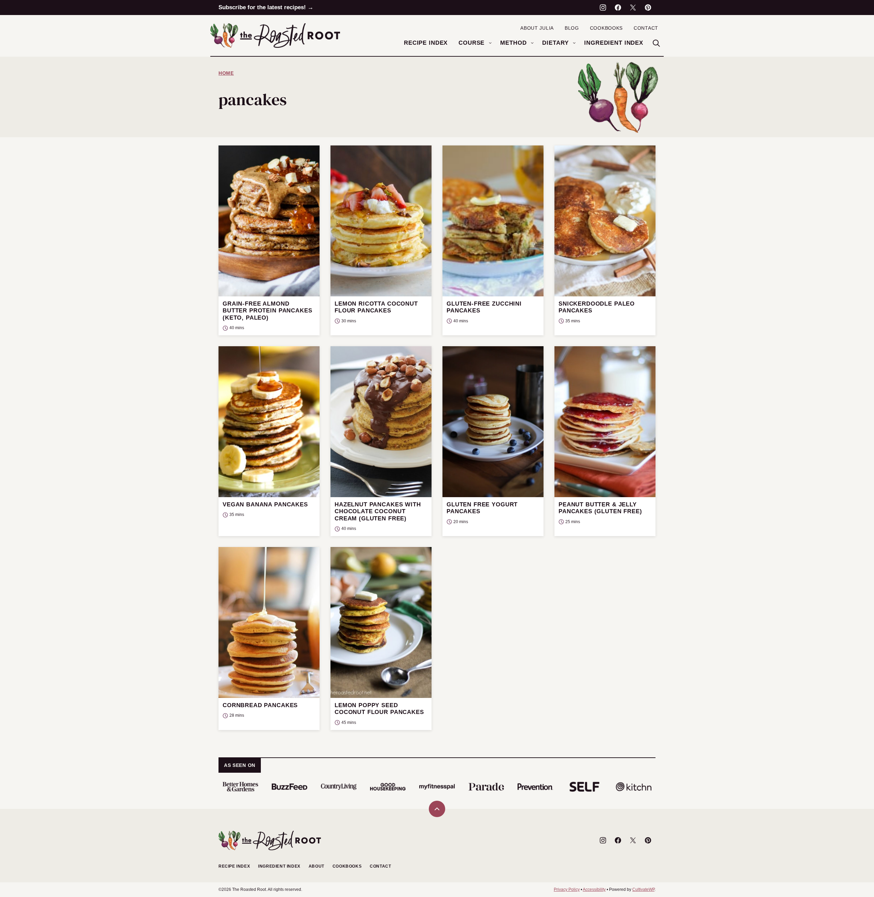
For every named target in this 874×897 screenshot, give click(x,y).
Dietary (555, 43)
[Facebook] (617, 7)
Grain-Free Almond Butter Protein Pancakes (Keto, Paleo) (267, 310)
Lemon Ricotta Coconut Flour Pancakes (376, 307)
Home (226, 73)
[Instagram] (602, 7)
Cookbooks (606, 28)
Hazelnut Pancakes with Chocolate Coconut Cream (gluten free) (378, 511)
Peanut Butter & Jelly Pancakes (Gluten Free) (600, 508)
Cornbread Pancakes (260, 705)
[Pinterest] (648, 7)
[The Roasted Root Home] (275, 35)
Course (471, 43)
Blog (572, 28)
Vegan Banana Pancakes (265, 504)
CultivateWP (643, 889)
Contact (646, 28)
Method (513, 43)
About (316, 866)
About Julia (537, 28)
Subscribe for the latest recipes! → (265, 7)
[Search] (656, 43)
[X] (632, 7)
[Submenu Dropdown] (490, 43)
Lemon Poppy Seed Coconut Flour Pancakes (379, 708)
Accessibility (594, 889)
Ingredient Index (613, 43)
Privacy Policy (567, 889)
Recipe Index (426, 43)
